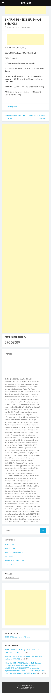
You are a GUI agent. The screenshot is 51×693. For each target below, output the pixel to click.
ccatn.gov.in (9, 556)
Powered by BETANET (24, 688)
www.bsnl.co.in (10, 548)
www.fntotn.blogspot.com (14, 552)
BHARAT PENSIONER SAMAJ (14, 561)
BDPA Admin (26, 27)
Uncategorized (12, 107)
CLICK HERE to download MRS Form (17, 637)
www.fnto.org (9, 544)
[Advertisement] (25, 8)
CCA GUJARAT (9, 565)
